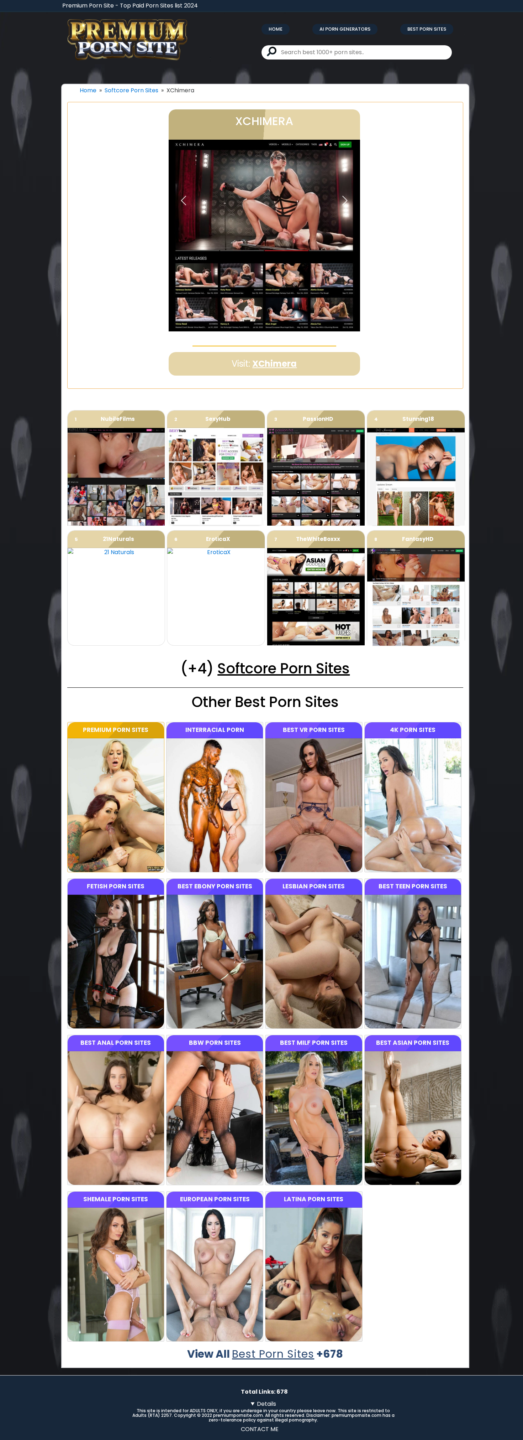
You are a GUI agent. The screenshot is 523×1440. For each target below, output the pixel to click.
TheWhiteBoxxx (318, 539)
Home (275, 29)
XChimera (274, 364)
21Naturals (118, 539)
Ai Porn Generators (344, 29)
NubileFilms (118, 419)
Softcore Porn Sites (131, 90)
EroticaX (218, 539)
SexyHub (218, 419)
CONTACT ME (260, 1429)
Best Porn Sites (426, 29)
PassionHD (318, 419)
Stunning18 (418, 419)
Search (271, 51)
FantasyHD (417, 539)
